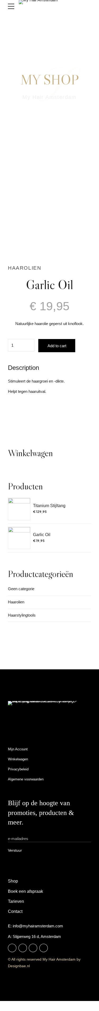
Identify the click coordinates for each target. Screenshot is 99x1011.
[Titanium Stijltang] (19, 509)
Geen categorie (21, 588)
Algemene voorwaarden (26, 779)
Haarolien (24, 268)
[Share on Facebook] (12, 415)
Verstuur (15, 850)
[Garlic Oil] (19, 538)
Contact (15, 911)
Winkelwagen (18, 759)
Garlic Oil (41, 534)
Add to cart (57, 346)
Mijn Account (18, 749)
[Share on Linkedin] (33, 415)
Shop (13, 881)
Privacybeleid (18, 769)
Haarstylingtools (22, 615)
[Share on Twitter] (22, 415)
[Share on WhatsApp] (43, 415)
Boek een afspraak (25, 891)
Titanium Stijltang (49, 505)
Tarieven (16, 901)
